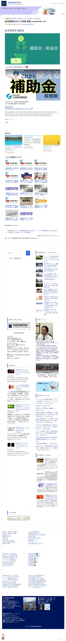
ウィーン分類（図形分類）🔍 (35, 587)
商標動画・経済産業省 (33, 18)
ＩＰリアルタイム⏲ (32, 542)
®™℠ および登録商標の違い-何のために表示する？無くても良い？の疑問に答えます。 (47, 426)
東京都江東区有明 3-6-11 (11, 601)
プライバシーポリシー (11, 615)
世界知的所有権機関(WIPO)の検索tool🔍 (37, 584)
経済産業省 (30, 24)
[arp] (60, 3)
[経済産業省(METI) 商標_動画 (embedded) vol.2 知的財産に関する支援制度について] (13, 140)
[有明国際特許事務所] (18, 326)
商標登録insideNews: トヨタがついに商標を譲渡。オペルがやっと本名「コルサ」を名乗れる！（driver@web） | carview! (47, 498)
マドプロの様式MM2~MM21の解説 (11, 577)
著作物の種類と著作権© (8, 562)
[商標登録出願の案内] (4, 3)
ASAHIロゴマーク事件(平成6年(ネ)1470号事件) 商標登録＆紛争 (51, 285)
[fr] (57, 3)
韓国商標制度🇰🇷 (32, 564)
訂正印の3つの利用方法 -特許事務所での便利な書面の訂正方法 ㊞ (51, 298)
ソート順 (9, 258)
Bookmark (7, 622)
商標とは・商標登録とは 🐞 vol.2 (10, 533)
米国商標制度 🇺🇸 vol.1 (50, 279)
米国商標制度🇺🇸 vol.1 (33, 558)
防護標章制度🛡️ (32, 536)
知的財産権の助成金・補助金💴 (35, 543)
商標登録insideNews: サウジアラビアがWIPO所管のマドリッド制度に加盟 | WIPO (22, 429)
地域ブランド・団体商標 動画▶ (10, 555)
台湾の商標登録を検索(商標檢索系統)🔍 (37, 581)
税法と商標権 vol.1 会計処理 (9, 553)
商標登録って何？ (7, 534)
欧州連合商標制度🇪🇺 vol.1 (34, 553)
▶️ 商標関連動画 (11, 18)
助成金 (24, 24)
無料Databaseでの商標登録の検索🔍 (36, 575)
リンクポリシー (16, 613)
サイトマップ (15, 622)
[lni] (54, 3)
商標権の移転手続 (7, 536)
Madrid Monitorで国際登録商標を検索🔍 (37, 585)
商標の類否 (5, 537)
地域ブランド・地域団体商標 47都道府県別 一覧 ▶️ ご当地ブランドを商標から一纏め (47, 448)
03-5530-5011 (8, 606)
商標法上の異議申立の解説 (34, 537)
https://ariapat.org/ (13, 343)
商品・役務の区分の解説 (8, 540)
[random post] (40, 460)
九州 (20, 24)
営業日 (24, 341)
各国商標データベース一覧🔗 (9, 581)
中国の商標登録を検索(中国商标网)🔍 (37, 579)
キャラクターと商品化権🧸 (9, 561)
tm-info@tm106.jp (9, 608)
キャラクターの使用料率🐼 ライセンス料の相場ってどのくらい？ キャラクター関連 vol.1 (47, 401)
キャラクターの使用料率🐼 (9, 559)
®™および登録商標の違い (34, 531)
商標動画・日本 (21, 18)
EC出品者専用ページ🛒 (33, 539)
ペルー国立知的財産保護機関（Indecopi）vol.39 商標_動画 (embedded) (22, 387)
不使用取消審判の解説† (33, 533)
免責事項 (7, 613)
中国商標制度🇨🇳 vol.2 (33, 562)
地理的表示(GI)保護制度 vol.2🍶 (10, 558)
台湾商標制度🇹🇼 (32, 565)
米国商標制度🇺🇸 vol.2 (33, 559)
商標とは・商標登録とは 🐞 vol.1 (45, 408)
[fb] (52, 3)
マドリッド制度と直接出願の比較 (10, 579)
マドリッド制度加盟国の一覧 (9, 578)
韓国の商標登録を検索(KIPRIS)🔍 (36, 582)
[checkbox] (3, 638)
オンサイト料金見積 (13, 358)
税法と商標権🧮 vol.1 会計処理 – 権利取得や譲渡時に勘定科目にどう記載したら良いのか (47, 420)
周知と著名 (5, 539)
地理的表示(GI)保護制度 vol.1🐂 (10, 556)
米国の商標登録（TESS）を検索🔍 (36, 578)
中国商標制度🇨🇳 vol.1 (33, 561)
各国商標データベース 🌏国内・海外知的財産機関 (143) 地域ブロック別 (51, 265)
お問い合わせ (12, 346)
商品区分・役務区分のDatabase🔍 (10, 587)
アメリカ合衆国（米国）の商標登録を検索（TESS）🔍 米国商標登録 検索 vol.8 (51, 275)
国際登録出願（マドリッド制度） (10, 575)
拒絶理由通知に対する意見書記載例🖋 (37, 534)
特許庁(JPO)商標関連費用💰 (9, 582)
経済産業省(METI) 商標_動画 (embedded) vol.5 (18, 108)
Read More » (23, 381)
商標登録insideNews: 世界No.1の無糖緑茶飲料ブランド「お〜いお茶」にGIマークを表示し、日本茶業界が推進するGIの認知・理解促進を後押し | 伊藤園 (18, 408)
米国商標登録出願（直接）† (34, 556)
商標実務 (38, 405)
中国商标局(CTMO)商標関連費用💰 (11, 585)
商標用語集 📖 (31, 540)
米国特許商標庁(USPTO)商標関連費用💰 (12, 584)
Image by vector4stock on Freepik (14, 618)
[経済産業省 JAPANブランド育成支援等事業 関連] (33, 142)
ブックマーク (11, 119)
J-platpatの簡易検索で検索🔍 (34, 577)
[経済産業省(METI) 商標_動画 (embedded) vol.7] (51, 140)
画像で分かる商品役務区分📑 (9, 542)
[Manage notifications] (3, 635)
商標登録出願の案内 (14, 2)
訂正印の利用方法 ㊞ (7, 565)
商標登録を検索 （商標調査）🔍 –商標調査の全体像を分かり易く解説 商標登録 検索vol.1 (47, 414)
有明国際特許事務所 (18, 333)
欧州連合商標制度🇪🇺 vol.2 (34, 555)
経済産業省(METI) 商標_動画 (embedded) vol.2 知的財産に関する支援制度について (13, 147)
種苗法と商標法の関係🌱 (8, 564)
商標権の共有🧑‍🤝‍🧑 (6, 543)
